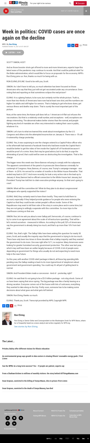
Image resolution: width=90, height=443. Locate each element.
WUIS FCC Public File (58, 411)
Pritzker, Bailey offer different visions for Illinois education (26, 349)
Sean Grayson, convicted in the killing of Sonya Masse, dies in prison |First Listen (34, 381)
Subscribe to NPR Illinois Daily (75, 416)
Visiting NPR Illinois (39, 416)
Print (85, 45)
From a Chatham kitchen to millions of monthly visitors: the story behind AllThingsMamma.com (40, 373)
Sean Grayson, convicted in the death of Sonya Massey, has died (27, 388)
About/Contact (38, 411)
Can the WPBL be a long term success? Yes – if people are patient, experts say (33, 366)
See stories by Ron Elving (26, 326)
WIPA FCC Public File (58, 416)
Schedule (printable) (76, 411)
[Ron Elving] (7, 318)
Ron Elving (13, 44)
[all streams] (87, 11)
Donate (81, 3)
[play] (6, 11)
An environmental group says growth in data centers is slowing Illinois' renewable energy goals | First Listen (42, 357)
